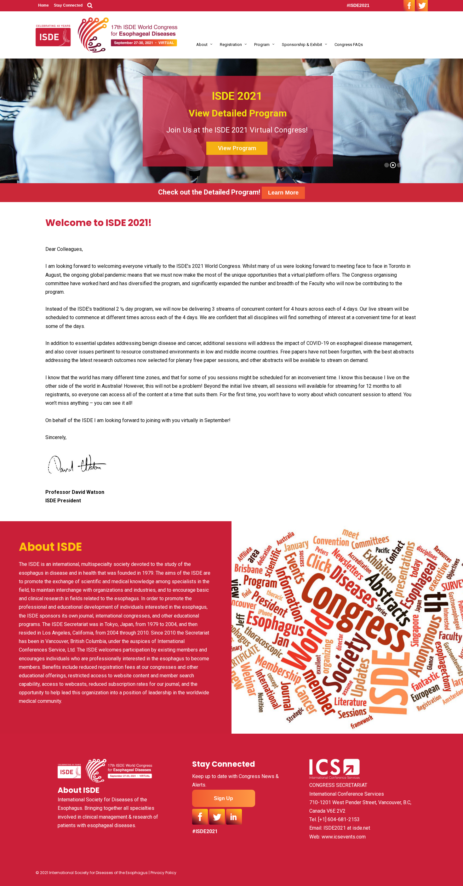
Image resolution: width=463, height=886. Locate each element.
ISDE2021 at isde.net (346, 828)
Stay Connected (68, 5)
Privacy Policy (163, 872)
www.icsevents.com (344, 837)
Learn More (283, 192)
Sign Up (223, 798)
